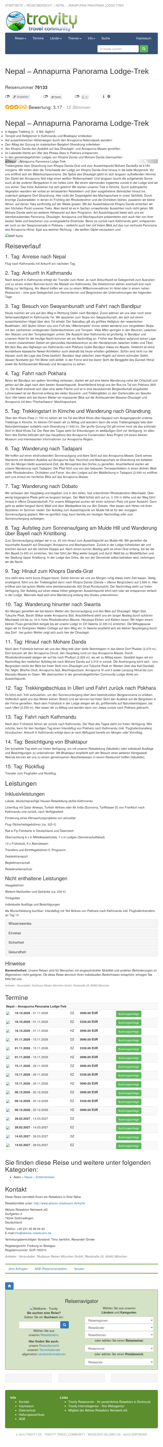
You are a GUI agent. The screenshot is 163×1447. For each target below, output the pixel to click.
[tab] (81, 923)
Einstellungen (108, 96)
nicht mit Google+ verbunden (77, 96)
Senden (79, 1269)
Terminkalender (49, 1350)
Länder (55, 38)
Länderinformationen (52, 1354)
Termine (38, 38)
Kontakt (24, 1402)
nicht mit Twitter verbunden (45, 96)
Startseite (14, 5)
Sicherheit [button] (16, 942)
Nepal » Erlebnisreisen (39, 1177)
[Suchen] (144, 48)
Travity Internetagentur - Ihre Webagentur (96, 1406)
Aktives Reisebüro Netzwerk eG (106, 1410)
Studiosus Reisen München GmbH (52, 985)
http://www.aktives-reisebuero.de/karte (59, 1203)
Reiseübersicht (39, 5)
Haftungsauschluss (31, 1414)
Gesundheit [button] (17, 951)
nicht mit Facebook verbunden (7, 96)
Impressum (143, 38)
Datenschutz (27, 1410)
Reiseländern (49, 1335)
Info (90, 38)
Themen (73, 38)
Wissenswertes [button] (19, 923)
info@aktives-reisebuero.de (32, 1233)
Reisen (19, 38)
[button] (16, 161)
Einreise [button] (14, 932)
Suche (105, 38)
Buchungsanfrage (128, 1014)
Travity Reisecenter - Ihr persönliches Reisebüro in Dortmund (109, 1402)
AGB (22, 1419)
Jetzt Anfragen (18, 1269)
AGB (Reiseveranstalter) (51, 1269)
